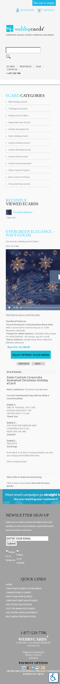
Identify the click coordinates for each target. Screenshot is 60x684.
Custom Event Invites (18, 156)
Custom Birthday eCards (19, 150)
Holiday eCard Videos (18, 115)
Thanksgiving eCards (17, 109)
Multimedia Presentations (21, 616)
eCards (11, 66)
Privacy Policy (33, 655)
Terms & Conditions (33, 652)
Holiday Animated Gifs (18, 129)
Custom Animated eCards (20, 608)
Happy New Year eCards (19, 122)
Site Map (33, 658)
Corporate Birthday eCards (22, 600)
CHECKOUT (48, 10)
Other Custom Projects (19, 170)
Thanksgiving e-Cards (18, 592)
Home (9, 584)
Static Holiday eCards (18, 136)
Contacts (12, 69)
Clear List (11, 217)
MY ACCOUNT (27, 10)
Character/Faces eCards (19, 184)
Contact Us (33, 646)
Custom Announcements (19, 163)
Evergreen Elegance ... (23, 212)
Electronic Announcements (22, 612)
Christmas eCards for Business (24, 588)
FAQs (38, 66)
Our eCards (11, 241)
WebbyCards (32, 639)
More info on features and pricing (24, 477)
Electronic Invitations (19, 604)
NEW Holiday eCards (17, 102)
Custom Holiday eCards (19, 143)
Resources (26, 66)
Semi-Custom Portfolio (19, 177)
